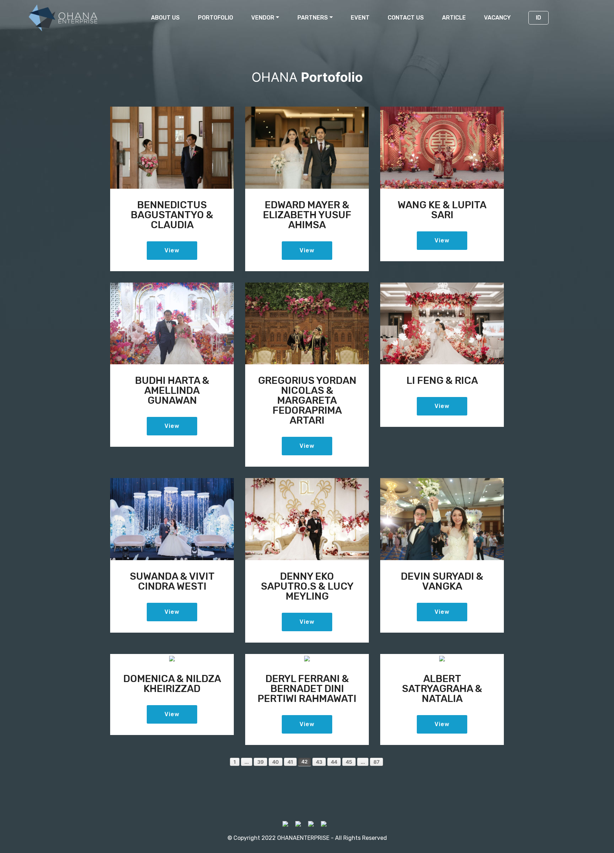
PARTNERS (312, 17)
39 (260, 762)
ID (538, 17)
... (246, 762)
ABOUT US (165, 17)
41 (290, 762)
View (172, 250)
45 (349, 762)
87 (376, 762)
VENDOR (262, 17)
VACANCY (497, 17)
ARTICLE (454, 17)
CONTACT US (406, 17)
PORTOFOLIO (215, 17)
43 (319, 762)
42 (304, 761)
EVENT (360, 17)
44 (334, 762)
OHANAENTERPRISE (303, 838)
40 (275, 762)
